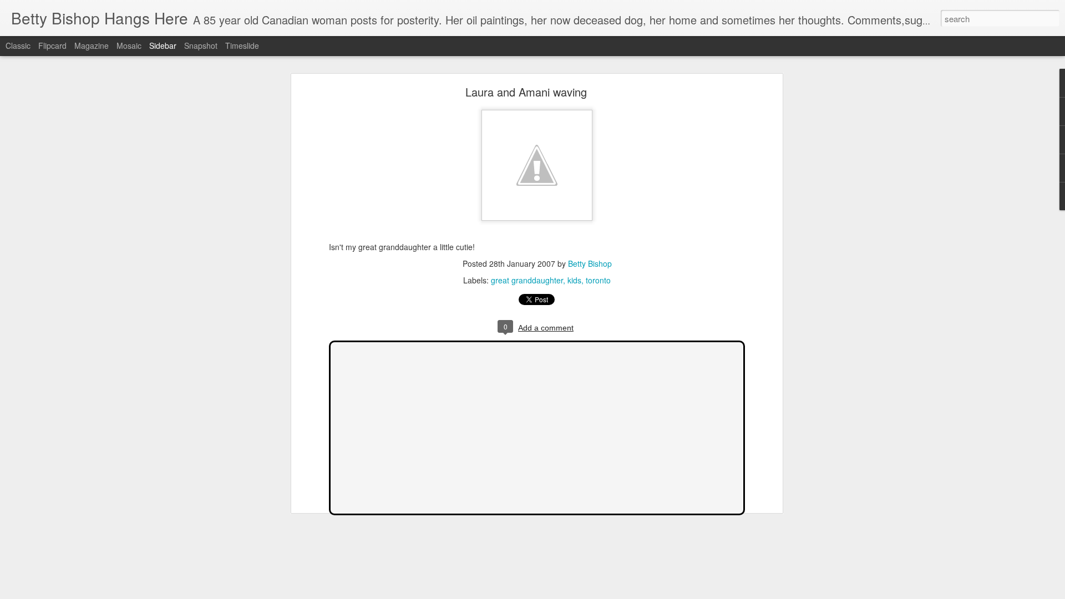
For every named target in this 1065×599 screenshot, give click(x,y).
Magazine (91, 45)
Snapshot (200, 45)
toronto (598, 280)
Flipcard (52, 45)
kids (574, 280)
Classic (18, 45)
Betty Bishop (590, 263)
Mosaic (128, 45)
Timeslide (242, 45)
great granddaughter (527, 280)
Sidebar (162, 45)
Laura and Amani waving (526, 92)
